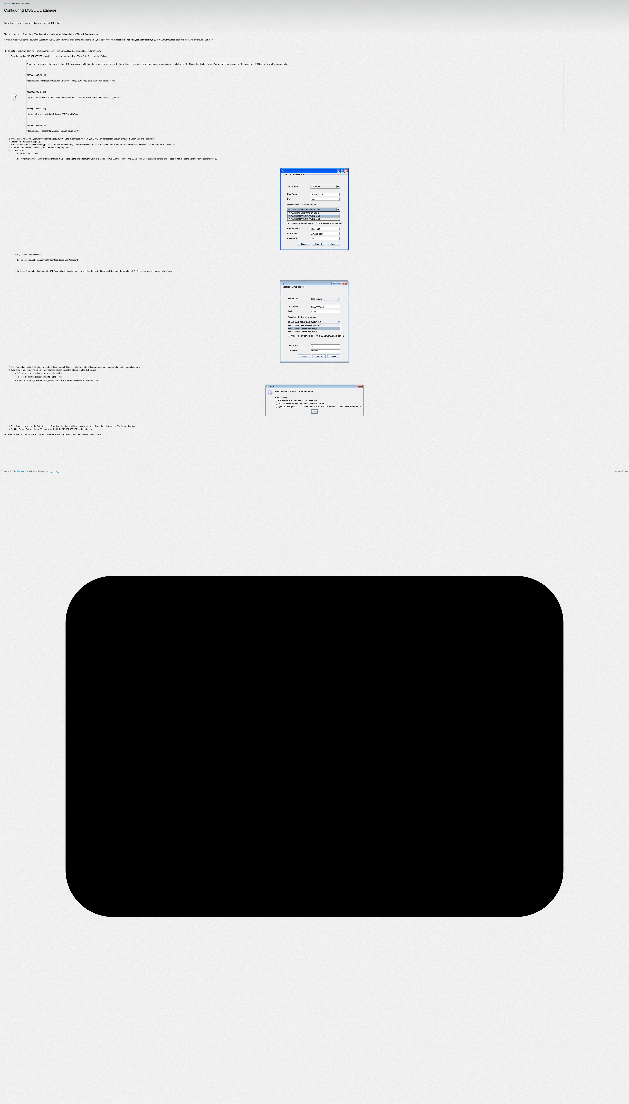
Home (6, 4)
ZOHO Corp (22, 471)
